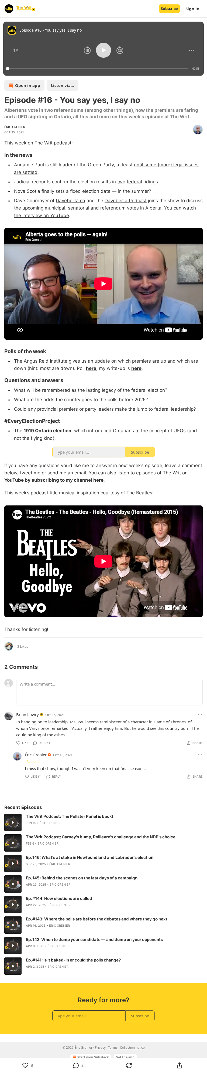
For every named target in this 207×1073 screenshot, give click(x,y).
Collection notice (132, 1047)
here (91, 368)
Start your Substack (93, 1057)
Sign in (192, 8)
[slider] (98, 68)
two (121, 181)
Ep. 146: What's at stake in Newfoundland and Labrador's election (89, 857)
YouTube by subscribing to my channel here (54, 480)
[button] (16, 50)
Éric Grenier (14, 127)
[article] (103, 822)
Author (32, 761)
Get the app (125, 1057)
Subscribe (169, 8)
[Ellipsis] (200, 714)
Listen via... (62, 85)
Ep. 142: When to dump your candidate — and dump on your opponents (94, 939)
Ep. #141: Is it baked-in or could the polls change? (73, 960)
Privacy (100, 1047)
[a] (13, 822)
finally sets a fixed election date (76, 191)
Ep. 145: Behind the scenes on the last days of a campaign (81, 877)
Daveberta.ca (70, 200)
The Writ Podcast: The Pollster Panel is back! (69, 816)
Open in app (27, 85)
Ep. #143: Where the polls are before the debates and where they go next (96, 919)
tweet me (30, 472)
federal (134, 181)
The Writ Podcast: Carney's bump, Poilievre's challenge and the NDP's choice (100, 836)
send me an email (66, 472)
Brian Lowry (27, 714)
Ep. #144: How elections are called (59, 898)
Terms (113, 1047)
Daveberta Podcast (126, 200)
